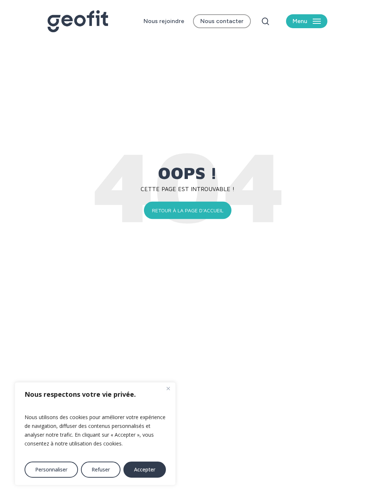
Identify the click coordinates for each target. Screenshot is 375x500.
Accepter (144, 469)
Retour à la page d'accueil (187, 210)
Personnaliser (51, 469)
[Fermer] (168, 388)
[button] (306, 21)
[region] (95, 433)
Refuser (101, 469)
